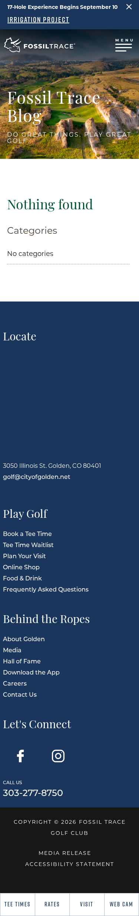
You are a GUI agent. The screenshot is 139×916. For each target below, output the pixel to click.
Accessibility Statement (69, 863)
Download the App (31, 672)
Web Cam (121, 904)
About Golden (24, 639)
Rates (52, 904)
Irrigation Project (38, 19)
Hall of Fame (22, 661)
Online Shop (21, 567)
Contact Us (20, 694)
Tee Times (17, 904)
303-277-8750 (33, 787)
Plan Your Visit (24, 556)
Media (12, 650)
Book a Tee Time (27, 533)
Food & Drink (22, 578)
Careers (15, 683)
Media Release (65, 852)
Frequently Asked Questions (46, 589)
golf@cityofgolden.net (36, 476)
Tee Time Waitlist (28, 545)
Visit (86, 904)
